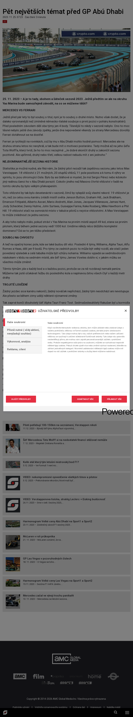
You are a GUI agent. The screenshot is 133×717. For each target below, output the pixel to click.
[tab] (22, 322)
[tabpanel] (87, 338)
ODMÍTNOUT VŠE (85, 399)
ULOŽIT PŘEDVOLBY (21, 399)
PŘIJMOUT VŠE (114, 399)
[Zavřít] (126, 310)
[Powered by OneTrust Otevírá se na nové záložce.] (115, 409)
